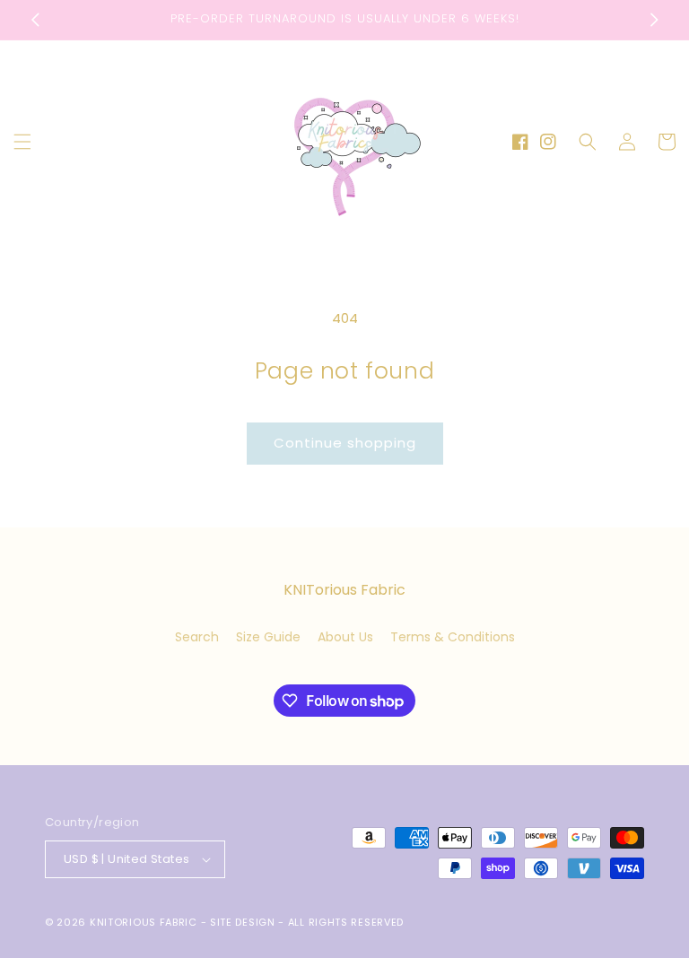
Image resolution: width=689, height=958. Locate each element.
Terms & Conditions (452, 637)
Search (197, 637)
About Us (345, 637)
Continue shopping (345, 442)
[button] (22, 141)
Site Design (242, 922)
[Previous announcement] (35, 19)
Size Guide (268, 637)
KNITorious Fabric (143, 922)
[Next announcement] (654, 19)
